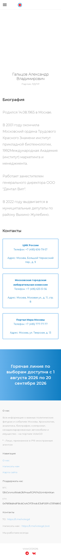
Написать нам (11, 466)
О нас (6, 460)
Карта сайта (10, 472)
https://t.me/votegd (18, 519)
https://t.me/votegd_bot (36, 525)
